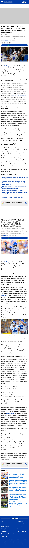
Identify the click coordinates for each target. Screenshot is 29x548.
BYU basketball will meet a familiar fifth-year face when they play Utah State (13, 196)
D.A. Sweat (5, 40)
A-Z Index (20, 534)
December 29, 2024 (22, 396)
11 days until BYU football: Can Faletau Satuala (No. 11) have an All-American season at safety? (15, 192)
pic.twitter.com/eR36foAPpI (8, 395)
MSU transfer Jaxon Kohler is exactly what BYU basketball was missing (14, 187)
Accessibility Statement (7, 534)
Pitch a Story (20, 526)
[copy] (10, 43)
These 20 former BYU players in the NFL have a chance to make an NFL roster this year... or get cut (14, 183)
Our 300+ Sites (21, 524)
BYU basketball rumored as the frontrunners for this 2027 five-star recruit (15, 178)
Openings (20, 521)
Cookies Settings (5, 536)
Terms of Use (21, 529)
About (2, 521)
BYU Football (8, 208)
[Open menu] (2, 2)
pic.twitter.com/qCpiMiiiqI (16, 138)
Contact (3, 524)
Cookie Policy (4, 531)
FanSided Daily (5, 526)
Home (2, 208)
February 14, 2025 (17, 140)
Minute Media (7, 539)
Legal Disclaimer (21, 531)
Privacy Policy (4, 529)
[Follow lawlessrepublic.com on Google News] (26, 203)
